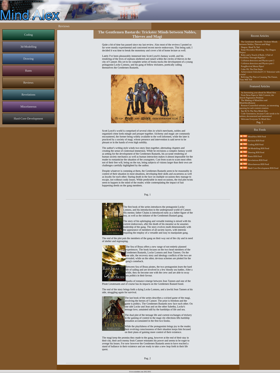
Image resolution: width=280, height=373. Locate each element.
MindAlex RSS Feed (257, 136)
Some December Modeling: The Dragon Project (257, 51)
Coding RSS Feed (255, 144)
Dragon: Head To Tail (249, 47)
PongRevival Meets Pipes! (251, 66)
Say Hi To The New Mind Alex (253, 111)
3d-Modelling (28, 46)
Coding (28, 34)
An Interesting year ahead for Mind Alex (257, 92)
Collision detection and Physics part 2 (256, 60)
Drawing (28, 58)
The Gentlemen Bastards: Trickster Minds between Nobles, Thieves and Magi (258, 42)
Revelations (28, 94)
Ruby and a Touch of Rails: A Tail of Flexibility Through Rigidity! (256, 56)
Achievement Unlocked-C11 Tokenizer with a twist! (259, 73)
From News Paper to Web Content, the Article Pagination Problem (256, 96)
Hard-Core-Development (28, 118)
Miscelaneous (28, 106)
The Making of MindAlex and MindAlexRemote (253, 101)
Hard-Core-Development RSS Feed (263, 168)
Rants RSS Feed (255, 156)
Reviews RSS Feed (256, 140)
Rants (28, 70)
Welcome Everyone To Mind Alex (255, 119)
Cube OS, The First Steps (251, 69)
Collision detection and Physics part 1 (256, 63)
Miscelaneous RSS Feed (258, 164)
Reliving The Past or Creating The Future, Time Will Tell (258, 78)
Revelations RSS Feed (257, 160)
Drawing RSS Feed (256, 152)
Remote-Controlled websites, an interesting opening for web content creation (259, 106)
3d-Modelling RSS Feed (258, 148)
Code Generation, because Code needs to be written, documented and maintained (259, 114)
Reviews (28, 82)
